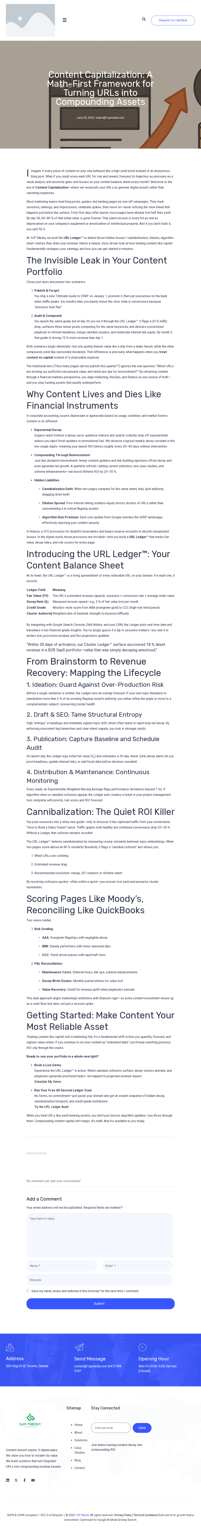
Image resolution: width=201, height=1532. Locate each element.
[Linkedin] (7, 1480)
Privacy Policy (123, 1515)
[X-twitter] (16, 1480)
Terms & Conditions (145, 1515)
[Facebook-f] (24, 1480)
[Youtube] (33, 1480)
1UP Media (82, 1515)
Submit (99, 1303)
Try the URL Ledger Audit (51, 1107)
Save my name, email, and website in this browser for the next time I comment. (85, 1291)
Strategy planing (36, 1153)
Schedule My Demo (47, 1082)
